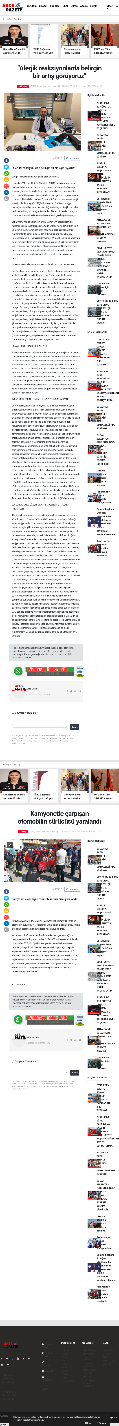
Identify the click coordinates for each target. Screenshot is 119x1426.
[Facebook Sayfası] (3, 1358)
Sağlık (65, 1374)
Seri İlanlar (88, 1376)
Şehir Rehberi (89, 1380)
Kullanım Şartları (9, 1392)
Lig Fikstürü (88, 1366)
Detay (90, 1423)
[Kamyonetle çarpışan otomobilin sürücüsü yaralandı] (42, 860)
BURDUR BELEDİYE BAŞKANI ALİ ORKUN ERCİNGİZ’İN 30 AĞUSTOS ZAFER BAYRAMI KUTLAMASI (104, 178)
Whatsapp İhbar (9, 1395)
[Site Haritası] (3, 1364)
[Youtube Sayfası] (19, 1358)
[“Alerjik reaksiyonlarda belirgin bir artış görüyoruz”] (42, 122)
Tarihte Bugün (89, 1370)
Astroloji (107, 1364)
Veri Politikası (8, 1382)
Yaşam (65, 1377)
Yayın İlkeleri (7, 1378)
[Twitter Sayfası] (8, 1358)
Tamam (102, 1423)
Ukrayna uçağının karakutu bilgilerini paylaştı (101, 477)
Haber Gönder (8, 1399)
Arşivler (50, 1371)
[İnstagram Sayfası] (14, 1358)
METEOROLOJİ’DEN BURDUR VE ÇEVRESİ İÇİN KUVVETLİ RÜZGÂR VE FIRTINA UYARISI (107, 312)
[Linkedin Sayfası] (25, 1358)
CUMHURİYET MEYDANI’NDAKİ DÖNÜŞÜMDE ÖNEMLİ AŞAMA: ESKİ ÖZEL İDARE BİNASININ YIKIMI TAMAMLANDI (106, 262)
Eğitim (93, 5)
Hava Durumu (89, 1350)
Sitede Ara (108, 1350)
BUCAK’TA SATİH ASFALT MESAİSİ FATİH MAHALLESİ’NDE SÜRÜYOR (106, 146)
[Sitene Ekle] (9, 1364)
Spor (65, 5)
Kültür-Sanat (68, 1381)
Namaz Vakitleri (86, 1358)
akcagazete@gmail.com (38, 694)
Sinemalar (88, 1373)
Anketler (107, 1354)
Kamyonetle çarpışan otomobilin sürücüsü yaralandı (103, 548)
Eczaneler (87, 1363)
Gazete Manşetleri (88, 1384)
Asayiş (84, 5)
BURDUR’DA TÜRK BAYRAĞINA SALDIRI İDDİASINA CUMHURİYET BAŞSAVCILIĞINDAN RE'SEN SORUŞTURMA (108, 386)
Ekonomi (55, 5)
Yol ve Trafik (89, 1354)
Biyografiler (108, 1357)
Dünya (74, 5)
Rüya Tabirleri (109, 1360)
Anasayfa (7, 19)
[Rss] (30, 1358)
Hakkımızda (7, 1375)
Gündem (32, 5)
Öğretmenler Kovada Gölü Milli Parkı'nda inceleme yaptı (104, 206)
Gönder (74, 727)
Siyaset (43, 5)
